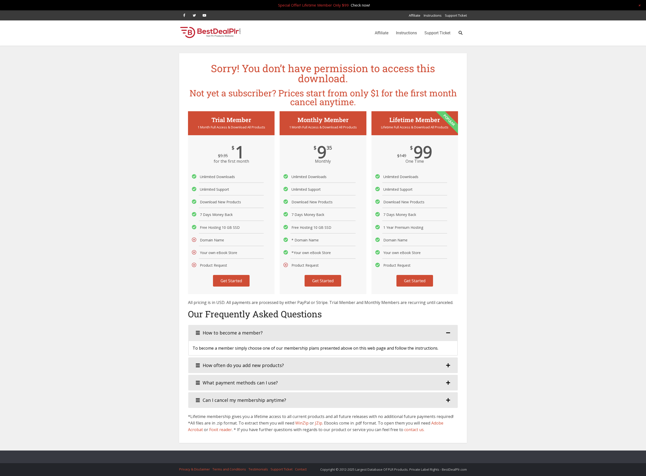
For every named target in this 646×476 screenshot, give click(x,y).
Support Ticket (456, 15)
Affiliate (414, 15)
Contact (301, 469)
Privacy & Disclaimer (194, 469)
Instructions (433, 15)
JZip (318, 423)
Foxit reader (220, 429)
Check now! (360, 5)
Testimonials (258, 469)
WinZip (302, 423)
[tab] (323, 333)
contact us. (414, 429)
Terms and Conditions (229, 469)
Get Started (231, 281)
